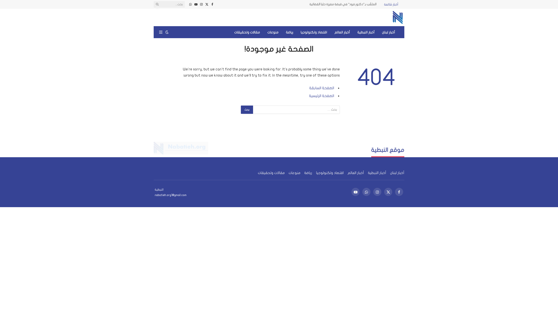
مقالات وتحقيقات (247, 32)
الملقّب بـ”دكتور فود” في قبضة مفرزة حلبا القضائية (343, 4)
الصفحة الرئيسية (321, 96)
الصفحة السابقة (321, 88)
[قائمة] (160, 32)
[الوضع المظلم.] (167, 32)
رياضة (289, 32)
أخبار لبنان (388, 32)
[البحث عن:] (296, 110)
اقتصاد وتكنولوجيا (314, 32)
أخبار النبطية (366, 32)
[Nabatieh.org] (397, 17)
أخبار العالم (342, 32)
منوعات (273, 32)
